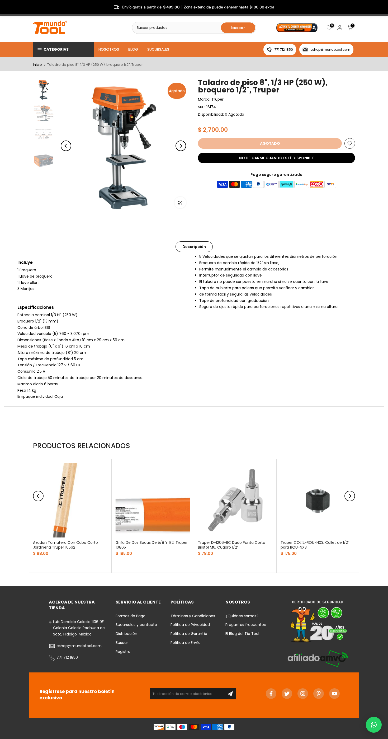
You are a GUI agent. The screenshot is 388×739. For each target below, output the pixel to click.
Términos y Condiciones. (193, 616)
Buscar (122, 642)
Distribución (126, 633)
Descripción (194, 246)
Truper (217, 99)
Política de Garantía (189, 633)
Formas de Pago (130, 616)
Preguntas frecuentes (245, 624)
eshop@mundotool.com (330, 49)
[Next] (181, 146)
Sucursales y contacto (136, 624)
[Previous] (66, 146)
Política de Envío (186, 642)
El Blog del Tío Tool (242, 633)
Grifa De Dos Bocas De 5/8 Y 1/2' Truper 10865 (152, 545)
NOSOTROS (108, 49)
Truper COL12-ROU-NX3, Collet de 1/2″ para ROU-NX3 (315, 545)
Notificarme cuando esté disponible (276, 158)
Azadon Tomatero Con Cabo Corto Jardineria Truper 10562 (65, 545)
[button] (374, 725)
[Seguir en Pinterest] (318, 693)
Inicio (37, 64)
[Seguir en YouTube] (334, 693)
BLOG (133, 49)
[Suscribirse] (230, 694)
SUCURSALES (158, 49)
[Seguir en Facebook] (271, 693)
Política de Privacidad (190, 624)
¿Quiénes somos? (241, 616)
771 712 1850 (284, 49)
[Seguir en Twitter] (287, 693)
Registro (123, 651)
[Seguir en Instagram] (302, 693)
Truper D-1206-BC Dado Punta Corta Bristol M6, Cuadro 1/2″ (231, 545)
